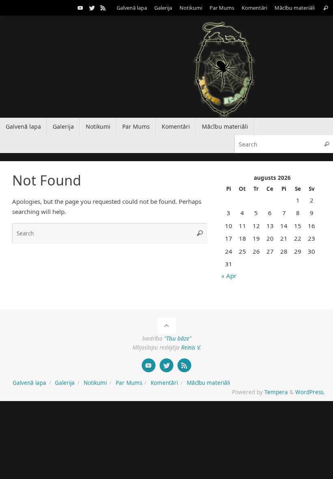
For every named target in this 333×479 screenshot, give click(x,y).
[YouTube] (80, 7)
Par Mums (222, 7)
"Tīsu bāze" (177, 338)
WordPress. (310, 392)
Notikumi (190, 7)
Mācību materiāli (295, 7)
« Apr (228, 276)
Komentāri (254, 7)
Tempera (276, 392)
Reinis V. (191, 347)
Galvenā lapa (132, 7)
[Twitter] (91, 7)
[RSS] (103, 7)
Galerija (163, 7)
